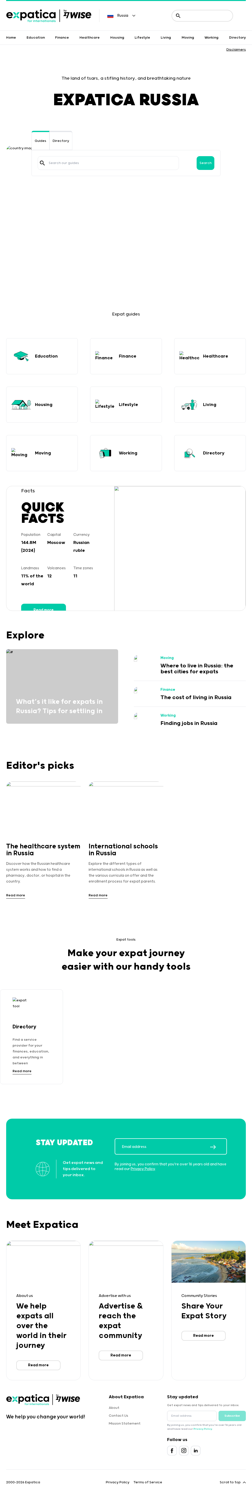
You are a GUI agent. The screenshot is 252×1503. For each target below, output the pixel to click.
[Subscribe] (218, 1147)
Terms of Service (147, 1482)
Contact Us (118, 1416)
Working (212, 38)
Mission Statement (125, 1424)
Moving (188, 38)
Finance (62, 38)
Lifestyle (142, 38)
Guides (40, 141)
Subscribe (232, 1416)
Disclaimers (236, 50)
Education (36, 38)
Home (11, 38)
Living (166, 38)
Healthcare (89, 38)
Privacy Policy (143, 1169)
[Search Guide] (42, 163)
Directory (237, 38)
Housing (117, 38)
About (114, 1408)
